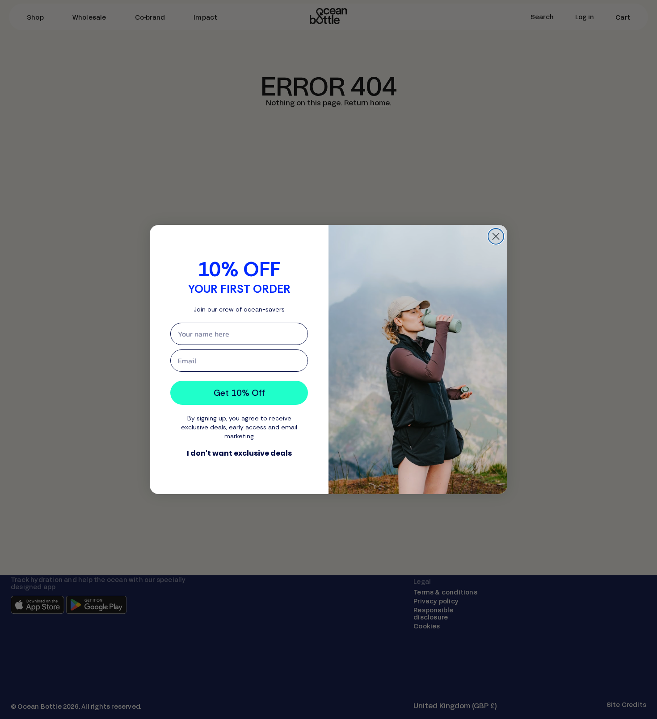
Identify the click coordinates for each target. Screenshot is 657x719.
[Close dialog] (496, 236)
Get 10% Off (239, 393)
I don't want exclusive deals (239, 453)
